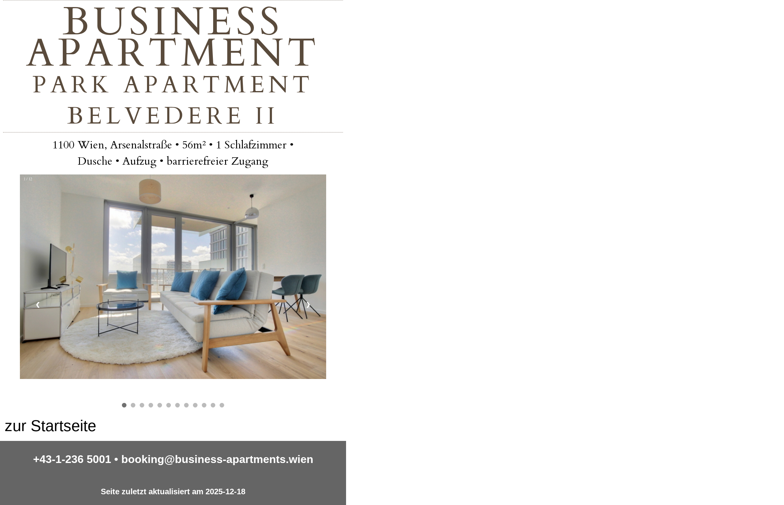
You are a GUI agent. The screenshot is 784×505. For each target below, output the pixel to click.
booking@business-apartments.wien (217, 459)
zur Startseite (50, 425)
